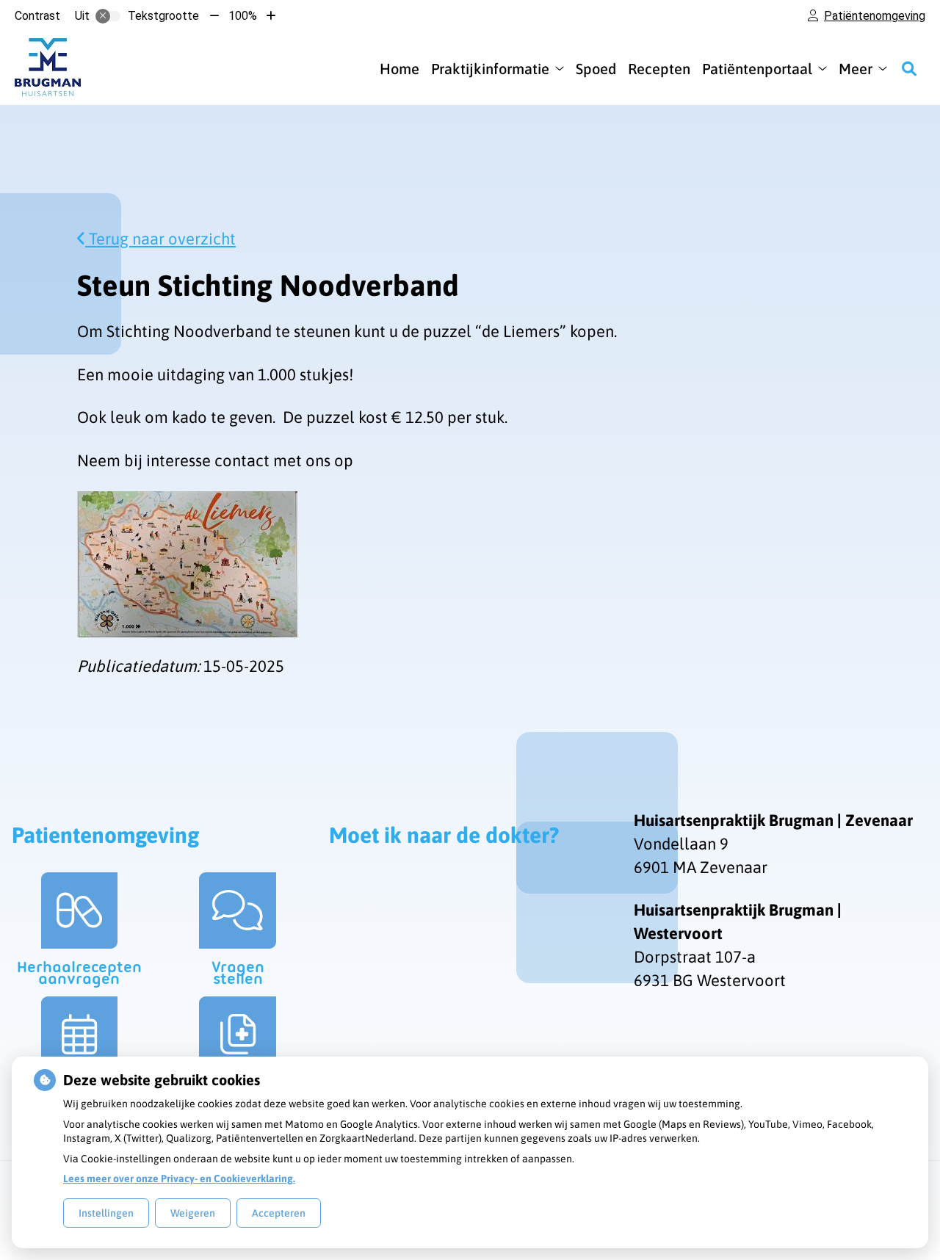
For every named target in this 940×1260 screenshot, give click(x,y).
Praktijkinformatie (490, 68)
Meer (855, 68)
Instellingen (106, 1213)
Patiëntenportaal (757, 68)
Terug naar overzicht (160, 238)
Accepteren (279, 1213)
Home (399, 68)
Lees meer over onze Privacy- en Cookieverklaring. (179, 1178)
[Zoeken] (909, 68)
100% (242, 16)
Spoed (596, 68)
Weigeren (192, 1213)
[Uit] (107, 16)
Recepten (659, 68)
